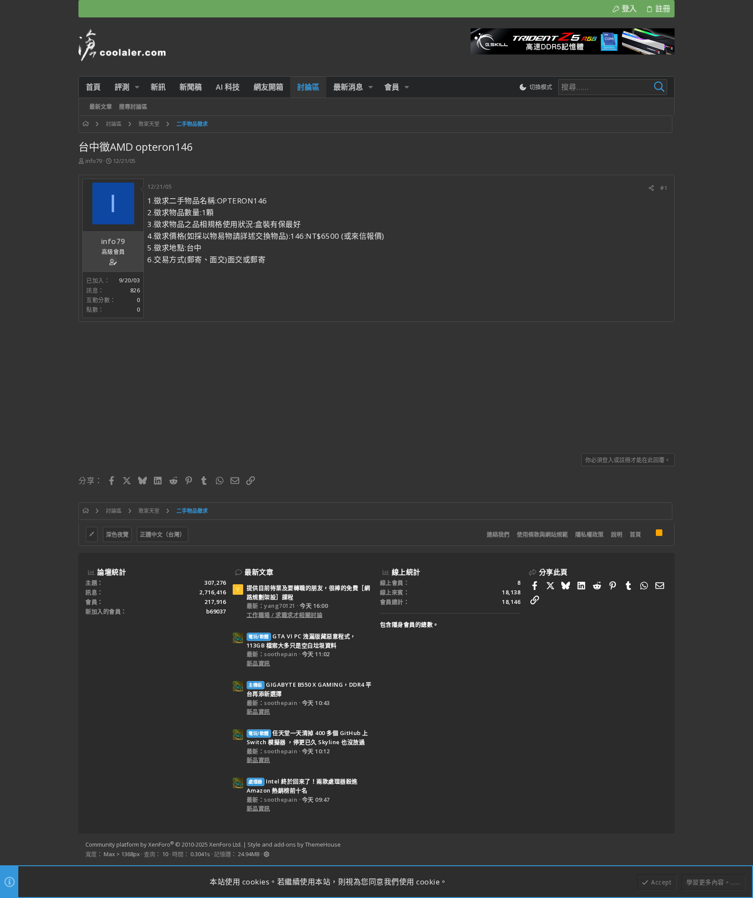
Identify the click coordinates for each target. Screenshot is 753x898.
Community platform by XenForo (163, 844)
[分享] (651, 188)
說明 (616, 534)
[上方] (648, 534)
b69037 (216, 611)
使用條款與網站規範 (542, 534)
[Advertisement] (339, 384)
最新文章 (258, 572)
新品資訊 (258, 663)
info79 (93, 161)
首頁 (635, 534)
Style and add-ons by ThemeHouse (294, 844)
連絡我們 (498, 534)
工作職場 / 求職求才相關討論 (285, 615)
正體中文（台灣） (162, 534)
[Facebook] (664, 850)
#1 (663, 188)
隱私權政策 (589, 534)
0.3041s (200, 854)
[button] (137, 87)
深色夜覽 (117, 534)
